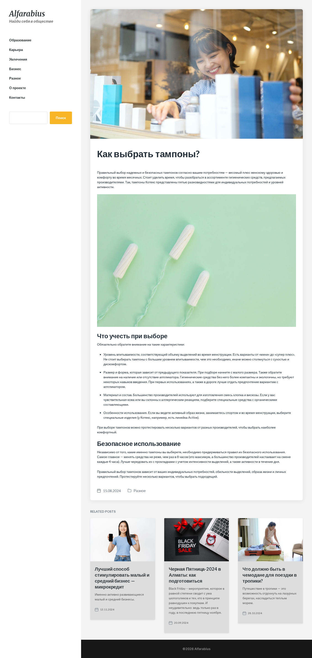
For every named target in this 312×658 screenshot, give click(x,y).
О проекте (17, 88)
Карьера (16, 50)
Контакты (17, 97)
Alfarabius (27, 14)
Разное (15, 78)
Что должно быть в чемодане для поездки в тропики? (270, 574)
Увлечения (18, 59)
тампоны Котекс (143, 182)
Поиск (61, 118)
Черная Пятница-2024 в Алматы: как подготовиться (195, 574)
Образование (20, 40)
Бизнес (15, 69)
